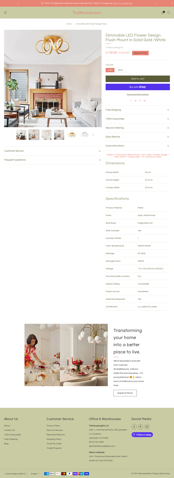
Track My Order (54, 444)
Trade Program (54, 448)
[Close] (172, 3)
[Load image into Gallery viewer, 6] (84, 135)
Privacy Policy (53, 426)
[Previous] (18, 3)
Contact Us (9, 430)
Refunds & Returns (56, 435)
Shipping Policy (54, 439)
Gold (110, 70)
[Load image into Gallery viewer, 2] (34, 135)
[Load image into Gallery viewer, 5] (71, 135)
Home (69, 24)
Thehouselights (114, 47)
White (120, 70)
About (7, 426)
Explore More (125, 393)
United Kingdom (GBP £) (15, 474)
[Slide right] (93, 134)
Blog (6, 444)
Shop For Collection (123, 3)
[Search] (168, 12)
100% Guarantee (12, 435)
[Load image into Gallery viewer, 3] (46, 135)
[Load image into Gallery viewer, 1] (21, 135)
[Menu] (5, 12)
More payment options (138, 94)
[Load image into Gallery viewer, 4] (59, 135)
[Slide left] (12, 134)
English (34, 474)
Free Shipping (11, 439)
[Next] (156, 3)
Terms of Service (55, 430)
